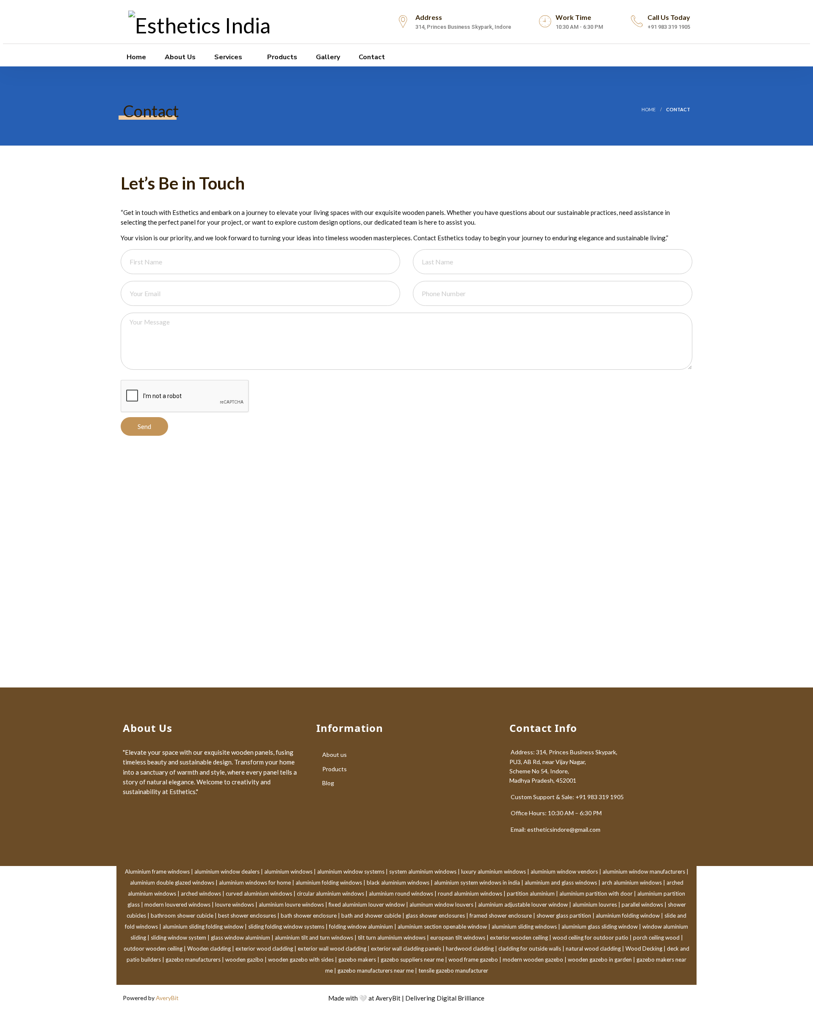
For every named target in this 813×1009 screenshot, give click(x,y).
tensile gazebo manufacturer (453, 970)
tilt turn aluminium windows (392, 937)
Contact (372, 57)
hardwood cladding (470, 948)
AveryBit (167, 997)
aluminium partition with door (596, 893)
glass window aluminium (240, 937)
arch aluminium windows (632, 882)
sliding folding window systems (286, 926)
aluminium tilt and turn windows (314, 937)
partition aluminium (531, 893)
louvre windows (234, 904)
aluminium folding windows (329, 882)
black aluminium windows (398, 882)
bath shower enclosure (309, 915)
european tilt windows (457, 937)
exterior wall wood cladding (332, 948)
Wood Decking (643, 948)
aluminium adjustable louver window (523, 904)
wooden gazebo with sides (301, 959)
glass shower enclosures (435, 915)
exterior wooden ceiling (519, 937)
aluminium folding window (628, 915)
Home (136, 57)
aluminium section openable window (442, 926)
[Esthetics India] (199, 21)
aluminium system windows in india (477, 882)
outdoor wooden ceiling (153, 948)
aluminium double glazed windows (172, 882)
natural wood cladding (593, 948)
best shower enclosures (247, 915)
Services (228, 57)
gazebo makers (357, 959)
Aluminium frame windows (157, 871)
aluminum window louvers (441, 904)
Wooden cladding (209, 948)
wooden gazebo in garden (600, 959)
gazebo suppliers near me (412, 959)
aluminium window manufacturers (644, 871)
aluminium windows (288, 871)
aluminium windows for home (255, 882)
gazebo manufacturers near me (375, 970)
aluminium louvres (594, 904)
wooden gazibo (244, 959)
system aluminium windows (422, 871)
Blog (328, 782)
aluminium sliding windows (524, 926)
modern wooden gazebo (533, 959)
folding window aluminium (361, 926)
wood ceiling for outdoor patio (590, 937)
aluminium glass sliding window (599, 926)
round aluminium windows (470, 893)
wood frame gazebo (473, 959)
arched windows (201, 893)
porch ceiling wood (656, 937)
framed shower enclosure (501, 915)
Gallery (328, 57)
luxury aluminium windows (493, 871)
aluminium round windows (401, 893)
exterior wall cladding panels (406, 948)
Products (282, 57)
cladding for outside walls (529, 948)
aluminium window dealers (227, 871)
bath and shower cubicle (371, 915)
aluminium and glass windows (561, 882)
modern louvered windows (177, 904)
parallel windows (642, 904)
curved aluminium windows (259, 893)
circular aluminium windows (330, 893)
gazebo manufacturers (193, 959)
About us (180, 57)
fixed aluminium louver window (367, 904)
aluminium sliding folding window (203, 926)
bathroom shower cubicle (182, 915)
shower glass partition (563, 915)
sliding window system (178, 937)
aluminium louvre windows (291, 904)
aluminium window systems (350, 871)
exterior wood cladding (264, 948)
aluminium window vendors (564, 871)
